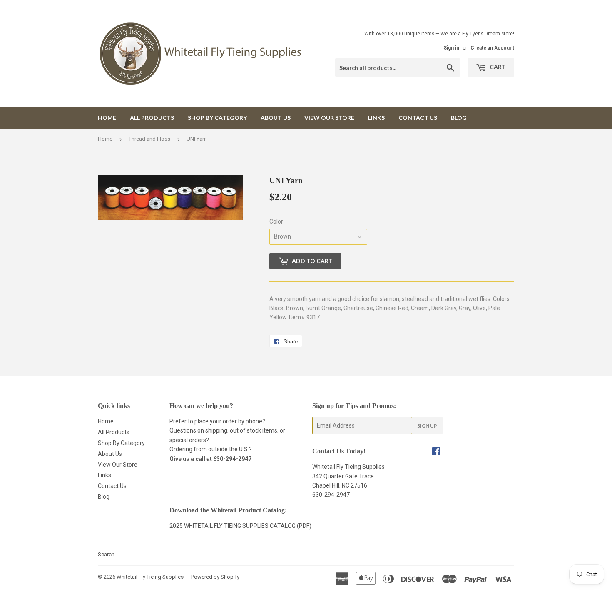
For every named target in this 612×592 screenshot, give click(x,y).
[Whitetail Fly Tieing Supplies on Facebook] (436, 452)
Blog (459, 117)
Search (106, 554)
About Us (276, 117)
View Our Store (329, 117)
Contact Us (417, 117)
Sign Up (427, 426)
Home (107, 117)
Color (276, 221)
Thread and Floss (149, 139)
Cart (497, 66)
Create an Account (492, 48)
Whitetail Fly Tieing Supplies (150, 577)
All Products (152, 117)
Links (376, 117)
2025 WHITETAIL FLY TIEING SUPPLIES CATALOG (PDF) (240, 525)
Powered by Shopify (215, 577)
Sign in (451, 48)
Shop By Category (217, 117)
